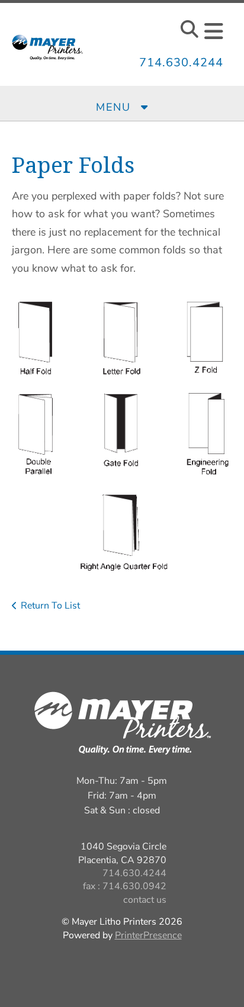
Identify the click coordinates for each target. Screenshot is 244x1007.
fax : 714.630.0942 (124, 886)
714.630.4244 (181, 62)
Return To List (50, 605)
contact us (144, 899)
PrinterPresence (148, 935)
